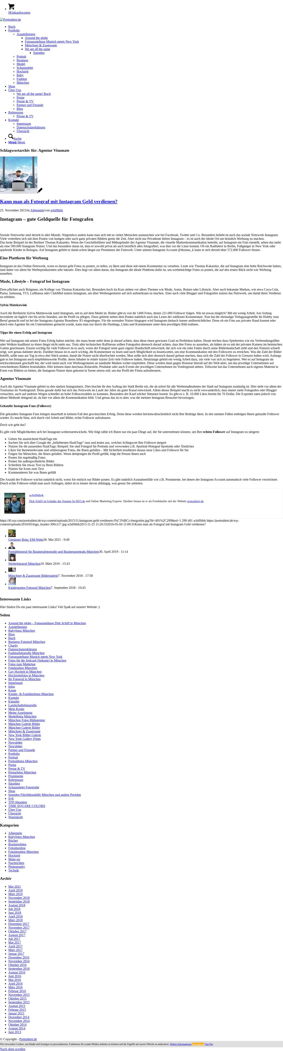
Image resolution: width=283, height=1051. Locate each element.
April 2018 (15, 916)
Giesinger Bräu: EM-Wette (25, 539)
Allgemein (37, 210)
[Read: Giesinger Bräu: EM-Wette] (12, 536)
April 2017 (15, 946)
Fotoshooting (16, 848)
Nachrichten (16, 863)
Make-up (14, 859)
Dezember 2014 (18, 1017)
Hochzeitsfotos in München (26, 675)
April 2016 (15, 983)
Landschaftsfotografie (22, 705)
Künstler (13, 701)
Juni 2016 (14, 976)
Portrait (13, 757)
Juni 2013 (14, 1032)
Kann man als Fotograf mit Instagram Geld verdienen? (58, 201)
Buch (11, 638)
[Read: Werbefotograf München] (12, 560)
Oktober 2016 (17, 965)
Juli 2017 (14, 939)
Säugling (14, 783)
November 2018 (19, 897)
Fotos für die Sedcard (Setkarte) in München (37, 660)
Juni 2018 (14, 912)
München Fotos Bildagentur (26, 720)
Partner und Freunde (21, 750)
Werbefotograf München (24, 563)
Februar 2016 (17, 991)
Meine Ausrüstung (20, 712)
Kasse (12, 690)
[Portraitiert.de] (10, 19)
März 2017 (15, 950)
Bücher (13, 840)
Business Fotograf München (26, 642)
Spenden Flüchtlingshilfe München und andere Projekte (44, 794)
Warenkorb (15, 817)
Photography (16, 866)
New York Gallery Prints (24, 739)
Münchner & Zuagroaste (24, 731)
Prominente (15, 776)
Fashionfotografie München (26, 653)
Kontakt (13, 697)
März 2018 (15, 920)
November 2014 (19, 1021)
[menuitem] (145, 27)
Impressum (15, 683)
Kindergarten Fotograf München (29, 587)
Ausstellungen (17, 627)
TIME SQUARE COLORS (26, 806)
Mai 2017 (14, 942)
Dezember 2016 (18, 957)
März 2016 (15, 987)
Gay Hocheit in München (25, 671)
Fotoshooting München (23, 851)
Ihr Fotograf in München (24, 679)
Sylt (10, 798)
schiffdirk (57, 210)
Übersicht (14, 813)
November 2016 (19, 961)
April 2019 (15, 890)
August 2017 (16, 935)
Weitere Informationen (181, 1044)
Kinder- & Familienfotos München (31, 694)
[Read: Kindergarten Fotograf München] (12, 584)
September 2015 (19, 1002)
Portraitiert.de (28, 1039)
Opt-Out (208, 1044)
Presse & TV (16, 768)
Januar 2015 (16, 1013)
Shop (11, 791)
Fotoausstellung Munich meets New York (35, 656)
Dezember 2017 (18, 924)
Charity (13, 645)
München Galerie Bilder (24, 724)
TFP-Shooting (17, 802)
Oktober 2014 (17, 1024)
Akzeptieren (198, 1044)
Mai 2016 (14, 980)
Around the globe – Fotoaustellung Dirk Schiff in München (47, 623)
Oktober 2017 (17, 931)
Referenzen (15, 780)
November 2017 (19, 927)
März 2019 (15, 894)
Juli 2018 (14, 909)
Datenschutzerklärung (22, 649)
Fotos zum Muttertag (21, 664)
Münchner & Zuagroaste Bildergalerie (33, 575)
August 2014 (16, 1028)
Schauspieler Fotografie (23, 787)
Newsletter (15, 742)
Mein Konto (16, 709)
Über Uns (14, 809)
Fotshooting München (22, 668)
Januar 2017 (16, 953)
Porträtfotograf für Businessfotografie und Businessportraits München (53, 551)
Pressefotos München (22, 772)
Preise (12, 765)
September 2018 (19, 901)
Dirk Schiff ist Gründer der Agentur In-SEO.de (57, 501)
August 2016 (16, 972)
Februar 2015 (17, 1009)
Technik (13, 870)
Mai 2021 (14, 886)
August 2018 (16, 905)
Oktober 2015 (17, 998)
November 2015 (19, 994)
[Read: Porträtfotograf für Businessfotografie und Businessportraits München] (12, 548)
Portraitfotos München (22, 761)
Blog (11, 634)
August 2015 (16, 1006)
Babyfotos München (21, 630)
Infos (11, 686)
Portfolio (14, 753)
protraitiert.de (195, 501)
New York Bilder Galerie (24, 735)
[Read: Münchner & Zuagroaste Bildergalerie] (12, 572)
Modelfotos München (22, 716)
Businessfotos (17, 844)
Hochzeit (14, 855)
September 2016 (19, 968)
